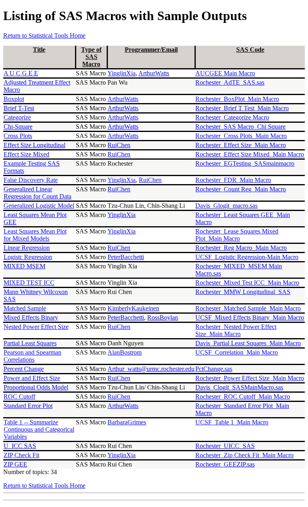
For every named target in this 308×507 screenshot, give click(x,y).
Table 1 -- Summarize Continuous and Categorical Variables (39, 429)
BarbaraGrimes (126, 422)
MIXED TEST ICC (29, 282)
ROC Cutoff (19, 396)
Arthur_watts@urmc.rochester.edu (151, 368)
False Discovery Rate (31, 179)
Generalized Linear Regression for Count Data (37, 193)
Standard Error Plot (28, 405)
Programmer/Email (151, 49)
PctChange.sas (213, 368)
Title (39, 49)
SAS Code (250, 49)
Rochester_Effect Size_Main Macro (240, 145)
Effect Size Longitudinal (34, 145)
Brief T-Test (19, 108)
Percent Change (24, 368)
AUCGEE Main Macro (225, 73)
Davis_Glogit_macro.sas (226, 205)
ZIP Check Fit (21, 455)
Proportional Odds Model (36, 387)
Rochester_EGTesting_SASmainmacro (244, 163)
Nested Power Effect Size (36, 326)
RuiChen (118, 145)
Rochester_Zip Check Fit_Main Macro (244, 455)
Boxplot (14, 98)
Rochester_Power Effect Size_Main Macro (249, 378)
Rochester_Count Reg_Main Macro (240, 189)
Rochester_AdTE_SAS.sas (229, 82)
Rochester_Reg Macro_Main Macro (241, 247)
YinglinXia (121, 73)
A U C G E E (21, 73)
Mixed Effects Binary (31, 317)
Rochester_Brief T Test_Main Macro (242, 108)
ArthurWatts (153, 73)
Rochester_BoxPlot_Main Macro (237, 98)
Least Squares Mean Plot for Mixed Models (35, 235)
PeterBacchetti (125, 256)
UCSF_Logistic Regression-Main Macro (246, 256)
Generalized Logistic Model (39, 205)
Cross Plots (18, 135)
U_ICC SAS (20, 445)
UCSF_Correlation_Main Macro (236, 352)
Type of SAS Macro (91, 56)
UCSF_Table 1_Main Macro (231, 422)
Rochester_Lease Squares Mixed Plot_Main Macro (236, 235)
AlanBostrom (124, 352)
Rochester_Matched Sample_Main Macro (248, 308)
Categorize (17, 117)
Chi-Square (18, 126)
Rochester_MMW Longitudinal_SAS (242, 291)
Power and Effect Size (32, 378)
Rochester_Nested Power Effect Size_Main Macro (235, 330)
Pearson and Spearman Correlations (32, 356)
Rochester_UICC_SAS (225, 445)
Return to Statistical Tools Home (44, 35)
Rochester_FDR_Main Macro (233, 179)
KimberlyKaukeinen (133, 308)
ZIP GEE (15, 464)
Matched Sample (25, 308)
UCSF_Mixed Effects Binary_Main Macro (249, 317)
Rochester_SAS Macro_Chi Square (240, 126)
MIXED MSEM (24, 266)
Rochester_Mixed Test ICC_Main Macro (247, 282)
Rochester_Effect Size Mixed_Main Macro (249, 154)
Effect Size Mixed (26, 154)
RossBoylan (162, 317)
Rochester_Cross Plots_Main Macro (241, 135)
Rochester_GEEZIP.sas (225, 464)
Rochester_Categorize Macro (232, 117)
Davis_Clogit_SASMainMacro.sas (239, 387)
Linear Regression (27, 247)
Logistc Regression (28, 256)
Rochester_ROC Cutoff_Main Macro (242, 396)
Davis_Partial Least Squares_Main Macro (248, 343)
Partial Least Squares (30, 343)
